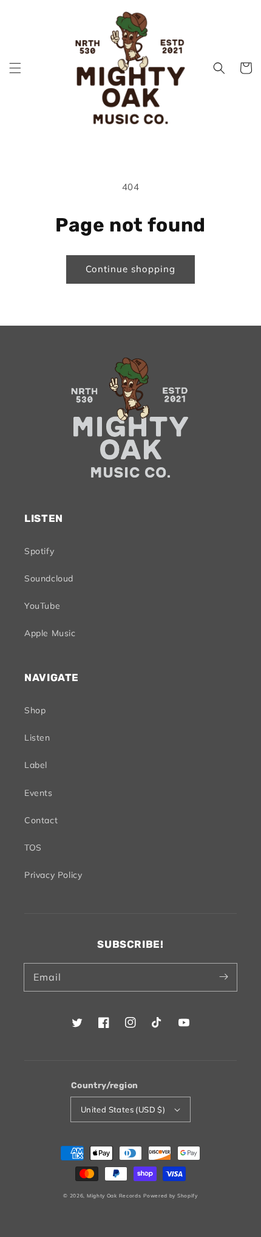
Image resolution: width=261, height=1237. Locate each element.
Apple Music (50, 633)
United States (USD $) (123, 1109)
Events (38, 792)
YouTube (42, 605)
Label (35, 764)
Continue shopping (130, 269)
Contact (41, 820)
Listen (37, 737)
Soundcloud (48, 578)
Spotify (39, 551)
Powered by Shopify (170, 1196)
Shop (35, 710)
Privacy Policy (53, 874)
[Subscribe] (223, 977)
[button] (15, 68)
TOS (33, 847)
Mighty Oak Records (114, 1196)
